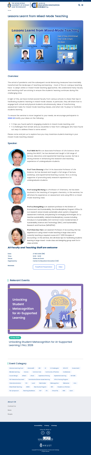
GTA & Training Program (61, 379)
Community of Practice (52, 372)
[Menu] (82, 5)
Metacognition (54, 383)
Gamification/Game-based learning (39, 379)
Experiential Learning (60, 376)
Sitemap (54, 425)
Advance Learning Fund (16, 368)
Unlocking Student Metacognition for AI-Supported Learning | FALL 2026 (40, 343)
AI (45, 368)
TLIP (40, 391)
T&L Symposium (14, 391)
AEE (39, 368)
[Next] (81, 309)
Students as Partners (63, 387)
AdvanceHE (31, 368)
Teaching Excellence (29, 391)
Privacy (46, 425)
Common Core (37, 372)
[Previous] (9, 309)
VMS (64, 391)
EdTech (24, 376)
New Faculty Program (40, 387)
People (10, 414)
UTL (47, 391)
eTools (32, 376)
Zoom (71, 391)
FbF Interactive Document (16, 379)
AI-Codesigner (54, 368)
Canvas (26, 372)
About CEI (12, 402)
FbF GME (73, 376)
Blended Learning (14, 372)
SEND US (11, 118)
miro (75, 383)
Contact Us (12, 406)
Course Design (13, 376)
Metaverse (66, 383)
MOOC (28, 387)
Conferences (66, 372)
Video (60, 267)
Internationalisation (15, 383)
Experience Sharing (44, 376)
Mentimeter (42, 383)
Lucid (33, 383)
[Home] (45, 5)
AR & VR (65, 368)
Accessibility (38, 425)
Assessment (75, 368)
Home (9, 10)
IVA (26, 383)
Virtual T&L (55, 391)
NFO (52, 387)
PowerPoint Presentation (43, 267)
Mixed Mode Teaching (15, 387)
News (10, 410)
